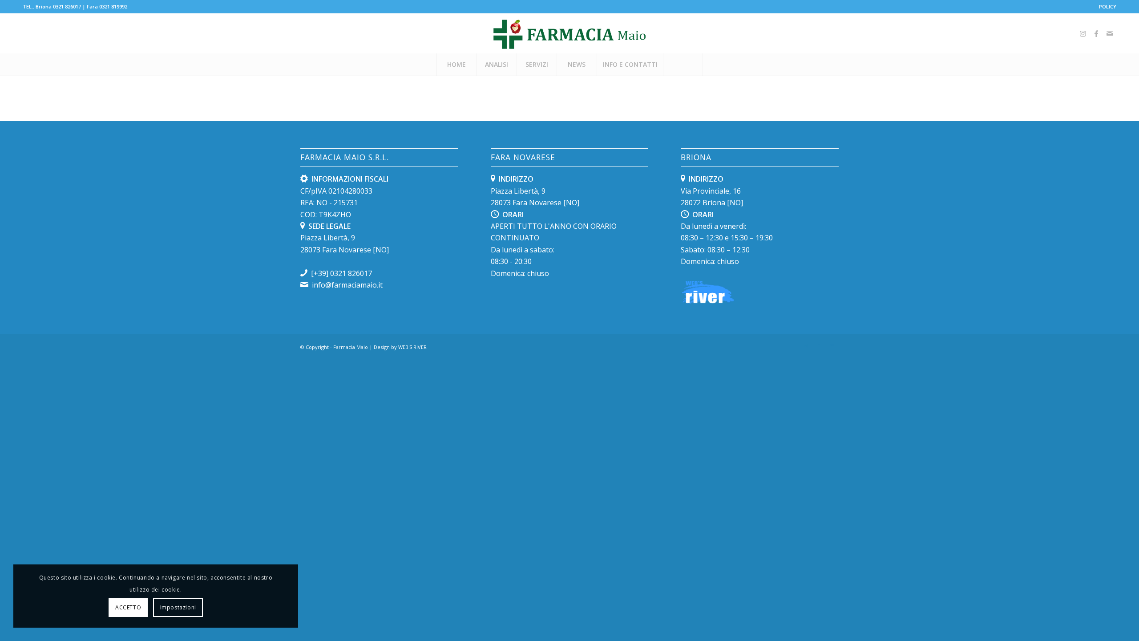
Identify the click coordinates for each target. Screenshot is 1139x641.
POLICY (1107, 6)
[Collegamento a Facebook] (1096, 33)
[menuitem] (1105, 6)
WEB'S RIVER (412, 347)
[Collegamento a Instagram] (1083, 33)
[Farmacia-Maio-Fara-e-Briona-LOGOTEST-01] (569, 33)
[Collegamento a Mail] (1109, 33)
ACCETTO (128, 607)
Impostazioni (178, 607)
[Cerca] (683, 64)
